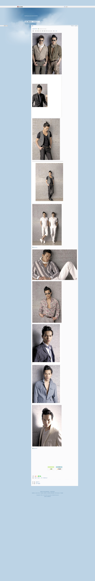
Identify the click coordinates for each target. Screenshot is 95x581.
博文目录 (30, 21)
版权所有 (49, 496)
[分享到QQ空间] (37, 476)
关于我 (34, 21)
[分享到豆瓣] (38, 476)
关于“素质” (38, 483)
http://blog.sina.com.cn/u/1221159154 (31, 15)
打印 (41, 477)
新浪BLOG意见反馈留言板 (44, 491)
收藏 (35, 477)
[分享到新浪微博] (35, 476)
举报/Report (45, 477)
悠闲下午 (38, 482)
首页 (26, 21)
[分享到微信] (40, 476)
